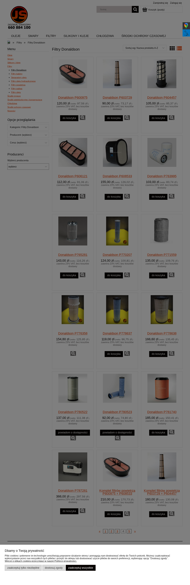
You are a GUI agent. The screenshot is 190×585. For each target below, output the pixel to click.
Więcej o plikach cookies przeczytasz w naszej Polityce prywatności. (41, 561)
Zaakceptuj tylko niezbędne (23, 567)
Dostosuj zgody (54, 567)
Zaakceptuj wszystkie (80, 567)
